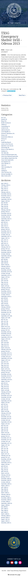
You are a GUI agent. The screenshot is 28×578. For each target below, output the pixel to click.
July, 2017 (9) (4, 319)
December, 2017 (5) (6, 310)
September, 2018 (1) (6, 296)
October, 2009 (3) (5, 482)
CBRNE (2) (3, 124)
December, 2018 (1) (6, 291)
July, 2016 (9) (4, 340)
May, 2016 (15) (5, 344)
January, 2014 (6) (5, 393)
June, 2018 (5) (4, 300)
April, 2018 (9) (4, 303)
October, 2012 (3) (5, 420)
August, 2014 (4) (5, 381)
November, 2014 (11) (6, 376)
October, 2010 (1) (5, 461)
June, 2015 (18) (5, 363)
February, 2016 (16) (6, 349)
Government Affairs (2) (7, 137)
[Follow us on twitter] (16, 562)
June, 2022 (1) (4, 224)
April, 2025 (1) (4, 190)
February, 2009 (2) (5, 494)
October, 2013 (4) (5, 399)
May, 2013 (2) (4, 408)
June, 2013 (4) (4, 406)
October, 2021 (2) (5, 234)
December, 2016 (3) (6, 332)
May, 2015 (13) (5, 365)
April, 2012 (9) (4, 431)
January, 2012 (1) (5, 436)
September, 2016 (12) (6, 337)
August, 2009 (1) (5, 485)
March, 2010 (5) (5, 473)
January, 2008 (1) (5, 517)
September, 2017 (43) (6, 316)
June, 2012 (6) (4, 427)
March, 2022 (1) (5, 227)
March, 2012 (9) (5, 432)
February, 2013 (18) (6, 413)
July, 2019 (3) (4, 279)
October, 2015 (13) (6, 356)
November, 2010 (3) (6, 459)
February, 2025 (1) (5, 192)
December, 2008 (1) (6, 498)
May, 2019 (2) (4, 282)
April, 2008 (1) (4, 512)
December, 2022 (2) (6, 213)
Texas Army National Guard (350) (9, 156)
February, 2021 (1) (5, 247)
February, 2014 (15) (6, 392)
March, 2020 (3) (5, 264)
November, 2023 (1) (6, 195)
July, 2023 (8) (4, 202)
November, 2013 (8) (6, 397)
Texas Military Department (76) (9, 158)
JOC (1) (3, 140)
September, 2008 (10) (6, 503)
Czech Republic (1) (5, 131)
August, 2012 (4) (5, 423)
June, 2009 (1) (4, 487)
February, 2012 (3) (5, 434)
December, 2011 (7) (6, 438)
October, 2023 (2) (5, 197)
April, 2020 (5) (4, 263)
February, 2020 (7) (5, 266)
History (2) (3, 138)
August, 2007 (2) (5, 519)
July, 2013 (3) (4, 404)
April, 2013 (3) (4, 409)
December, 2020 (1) (6, 250)
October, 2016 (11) (6, 335)
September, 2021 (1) (6, 236)
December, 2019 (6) (6, 270)
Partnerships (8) (5, 147)
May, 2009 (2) (4, 489)
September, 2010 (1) (6, 462)
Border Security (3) (6, 123)
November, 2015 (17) (6, 355)
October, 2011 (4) (5, 441)
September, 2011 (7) (6, 443)
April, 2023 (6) (4, 208)
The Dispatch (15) (5, 161)
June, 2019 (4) (4, 280)
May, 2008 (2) (4, 510)
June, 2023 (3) (4, 204)
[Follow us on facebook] (8, 562)
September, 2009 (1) (6, 484)
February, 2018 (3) (5, 307)
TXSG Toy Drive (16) (6, 172)
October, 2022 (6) (5, 217)
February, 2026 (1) (5, 185)
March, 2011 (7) (5, 454)
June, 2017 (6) (4, 321)
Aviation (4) (4, 119)
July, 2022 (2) (4, 222)
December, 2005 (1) (6, 522)
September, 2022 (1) (6, 218)
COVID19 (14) (4, 128)
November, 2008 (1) (6, 499)
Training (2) (4, 170)
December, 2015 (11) (6, 353)
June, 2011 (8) (4, 448)
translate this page (14, 575)
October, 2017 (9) (5, 314)
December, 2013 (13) (6, 395)
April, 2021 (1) (4, 243)
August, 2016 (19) (5, 339)
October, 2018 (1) (5, 294)
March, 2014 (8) (5, 390)
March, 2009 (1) (5, 492)
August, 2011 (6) (5, 445)
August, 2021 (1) (5, 238)
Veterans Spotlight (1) (6, 174)
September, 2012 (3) (6, 422)
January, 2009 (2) (5, 496)
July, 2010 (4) (4, 466)
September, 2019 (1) (6, 275)
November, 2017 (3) (6, 312)
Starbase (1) (4, 151)
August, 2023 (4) (5, 201)
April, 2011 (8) (4, 452)
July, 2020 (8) (4, 259)
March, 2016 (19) (5, 347)
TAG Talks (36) (4, 153)
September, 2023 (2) (6, 199)
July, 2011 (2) (4, 446)
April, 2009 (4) (4, 491)
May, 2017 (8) (4, 323)
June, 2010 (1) (4, 468)
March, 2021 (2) (5, 245)
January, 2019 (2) (5, 289)
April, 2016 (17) (5, 346)
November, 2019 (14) (6, 271)
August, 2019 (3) (5, 277)
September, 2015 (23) (6, 358)
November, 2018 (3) (6, 293)
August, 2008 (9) (5, 505)
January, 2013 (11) (5, 415)
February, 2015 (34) (6, 370)
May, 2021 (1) (4, 241)
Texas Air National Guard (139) (9, 154)
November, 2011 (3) (6, 439)
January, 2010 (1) (5, 477)
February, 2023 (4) (5, 210)
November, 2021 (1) (6, 233)
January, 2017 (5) (5, 330)
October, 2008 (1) (5, 501)
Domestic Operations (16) (7, 133)
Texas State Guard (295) (7, 160)
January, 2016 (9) (5, 351)
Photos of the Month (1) (7, 149)
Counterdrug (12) (5, 126)
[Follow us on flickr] (20, 562)
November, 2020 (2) (6, 252)
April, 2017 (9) (4, 324)
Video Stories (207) (6, 176)
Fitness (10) (4, 135)
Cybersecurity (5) (5, 130)
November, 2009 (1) (6, 480)
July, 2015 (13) (4, 362)
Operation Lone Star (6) (7, 145)
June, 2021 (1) (4, 240)
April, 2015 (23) (5, 367)
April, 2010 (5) (4, 471)
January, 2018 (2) (5, 309)
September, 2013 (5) (6, 401)
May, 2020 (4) (4, 261)
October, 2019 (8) (5, 273)
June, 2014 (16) (5, 385)
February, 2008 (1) (5, 515)
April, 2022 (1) (4, 226)
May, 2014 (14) (5, 386)
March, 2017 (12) (5, 326)
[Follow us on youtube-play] (12, 562)
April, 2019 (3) (4, 284)
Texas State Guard (11, 91)
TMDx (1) (3, 169)
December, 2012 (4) (6, 416)
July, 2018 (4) (4, 298)
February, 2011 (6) (5, 455)
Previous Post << (7, 95)
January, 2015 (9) (5, 372)
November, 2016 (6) (6, 333)
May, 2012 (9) (4, 429)
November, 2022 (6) (6, 215)
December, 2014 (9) (6, 374)
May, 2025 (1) (4, 188)
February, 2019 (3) (5, 287)
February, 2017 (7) (5, 328)
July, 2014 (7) (4, 383)
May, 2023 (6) (4, 206)
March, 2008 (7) (5, 514)
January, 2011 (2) (5, 457)
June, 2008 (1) (4, 508)
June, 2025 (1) (4, 187)
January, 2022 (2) (5, 229)
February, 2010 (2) (5, 475)
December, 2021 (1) (6, 231)
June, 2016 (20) (5, 342)
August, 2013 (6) (5, 402)
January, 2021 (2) (5, 248)
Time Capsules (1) (5, 163)
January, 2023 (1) (5, 211)
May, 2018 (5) (4, 301)
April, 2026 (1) (4, 183)
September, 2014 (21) (6, 379)
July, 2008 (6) (4, 507)
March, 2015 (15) (5, 369)
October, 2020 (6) (5, 254)
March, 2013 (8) (5, 411)
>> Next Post (22, 95)
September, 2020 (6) (6, 256)
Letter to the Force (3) (7, 144)
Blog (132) (3, 121)
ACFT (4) (3, 117)
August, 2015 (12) (5, 360)
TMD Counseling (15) (6, 167)
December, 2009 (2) (6, 478)
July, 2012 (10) (4, 425)
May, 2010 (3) (4, 469)
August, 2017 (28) (5, 317)
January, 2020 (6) (5, 268)
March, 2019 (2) (5, 286)
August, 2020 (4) (5, 257)
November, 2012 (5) (6, 418)
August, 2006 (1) (5, 521)
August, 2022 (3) (5, 220)
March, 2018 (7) (5, 305)
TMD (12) (3, 165)
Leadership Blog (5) (6, 142)
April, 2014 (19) (5, 388)
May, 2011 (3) (4, 450)
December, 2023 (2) (6, 194)
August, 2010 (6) (5, 464)
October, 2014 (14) (6, 377)
